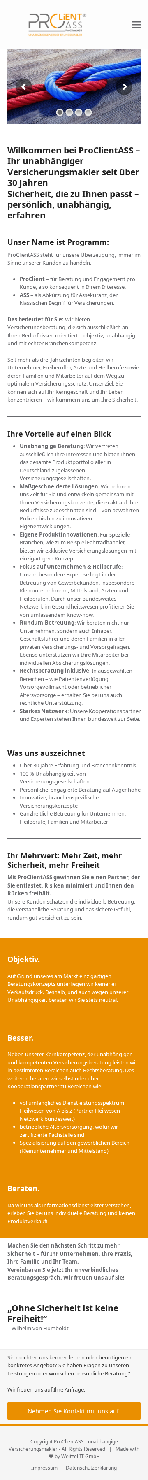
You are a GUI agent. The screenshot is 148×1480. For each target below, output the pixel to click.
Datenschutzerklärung (91, 1467)
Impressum (44, 1467)
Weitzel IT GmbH (80, 1456)
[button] (136, 24)
